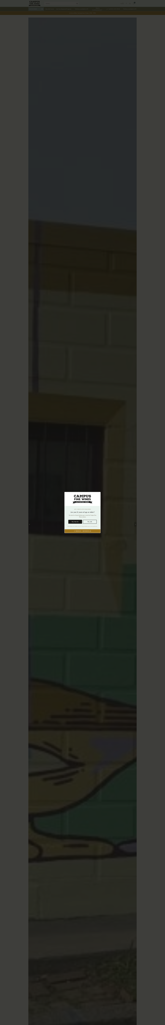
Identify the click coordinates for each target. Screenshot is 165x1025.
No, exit (90, 522)
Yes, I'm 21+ (75, 522)
